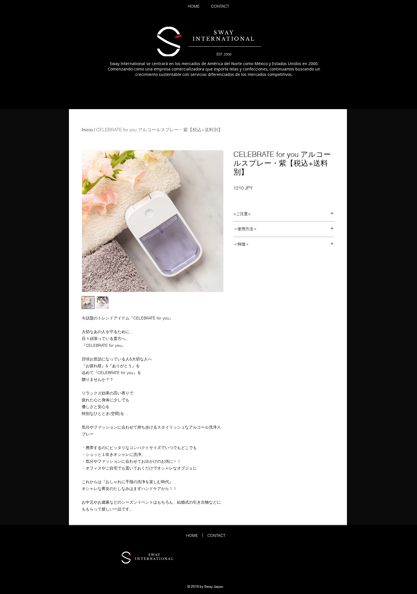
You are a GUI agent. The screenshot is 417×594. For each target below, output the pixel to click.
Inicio (87, 129)
